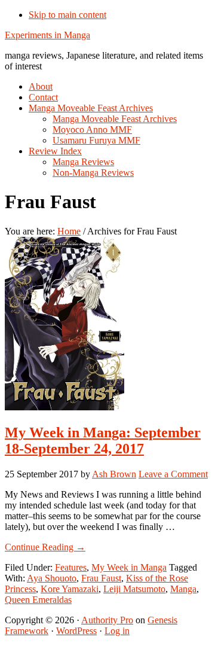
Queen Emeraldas (38, 600)
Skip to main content (67, 15)
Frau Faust (101, 578)
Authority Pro (107, 620)
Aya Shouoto (51, 578)
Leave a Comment (173, 474)
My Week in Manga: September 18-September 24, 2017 (103, 440)
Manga (183, 589)
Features (71, 567)
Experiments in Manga (47, 35)
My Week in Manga (129, 567)
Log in (117, 631)
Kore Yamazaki (70, 589)
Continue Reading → (45, 547)
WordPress (76, 631)
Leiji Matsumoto (134, 589)
